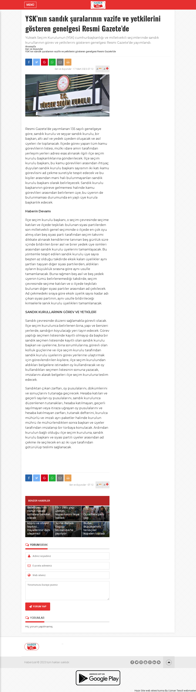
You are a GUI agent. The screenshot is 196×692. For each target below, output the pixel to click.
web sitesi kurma (155, 690)
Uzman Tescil (175, 690)
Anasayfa (30, 46)
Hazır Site (140, 690)
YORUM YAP (39, 606)
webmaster (190, 690)
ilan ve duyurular (34, 49)
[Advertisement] (95, 461)
